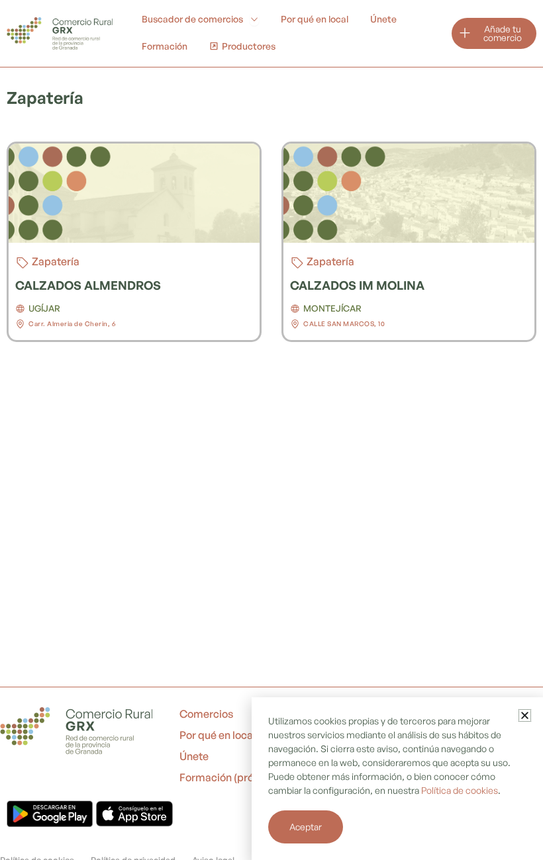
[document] (271, 430)
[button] (525, 715)
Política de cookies (459, 790)
